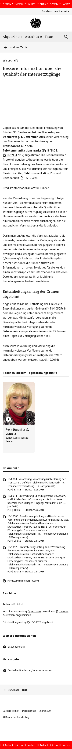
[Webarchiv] (36, 23)
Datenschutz (29, 710)
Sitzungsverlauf (16, 646)
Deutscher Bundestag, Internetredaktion (30, 670)
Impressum (45, 710)
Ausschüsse (33, 37)
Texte (49, 37)
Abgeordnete (12, 37)
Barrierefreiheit (11, 710)
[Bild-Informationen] (30, 420)
